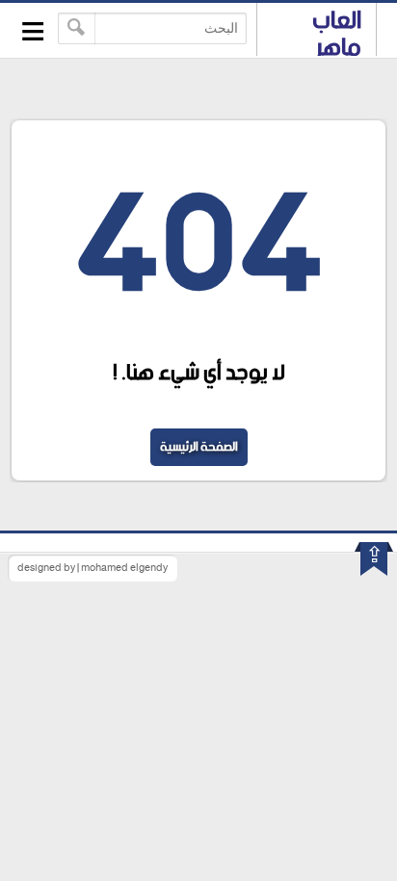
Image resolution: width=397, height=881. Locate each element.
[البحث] (76, 28)
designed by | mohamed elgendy (92, 568)
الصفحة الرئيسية (199, 447)
